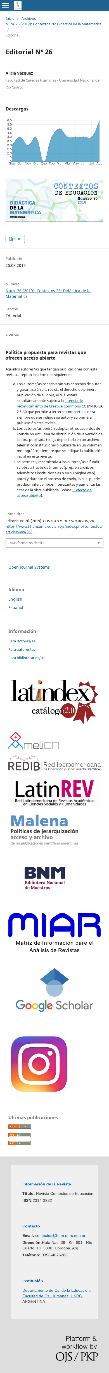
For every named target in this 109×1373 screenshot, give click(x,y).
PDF (17, 238)
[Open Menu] (5, 5)
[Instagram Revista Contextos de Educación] (39, 1094)
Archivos (29, 18)
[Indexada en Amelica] (33, 747)
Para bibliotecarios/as (26, 657)
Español (15, 607)
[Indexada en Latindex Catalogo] (54, 724)
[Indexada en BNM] (44, 905)
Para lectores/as (21, 640)
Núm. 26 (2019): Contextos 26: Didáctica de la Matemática (53, 23)
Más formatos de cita (27, 542)
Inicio (10, 18)
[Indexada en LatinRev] (54, 805)
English (15, 599)
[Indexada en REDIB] (54, 769)
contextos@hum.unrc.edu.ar (60, 1235)
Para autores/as (21, 649)
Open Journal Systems (29, 567)
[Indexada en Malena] (44, 845)
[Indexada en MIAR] (54, 950)
